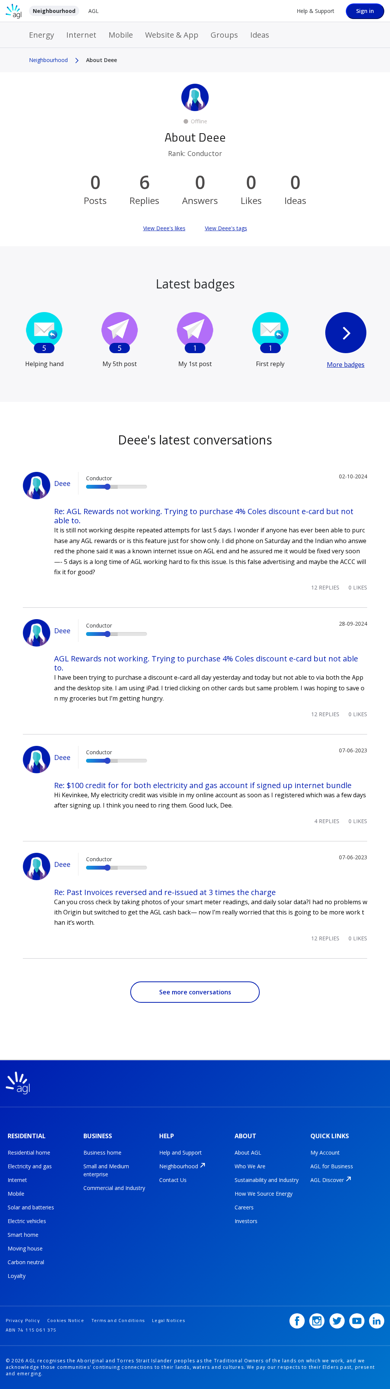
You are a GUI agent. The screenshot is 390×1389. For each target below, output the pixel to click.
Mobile (121, 35)
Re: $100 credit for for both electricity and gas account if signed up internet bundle (203, 785)
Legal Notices (168, 1320)
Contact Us (173, 1180)
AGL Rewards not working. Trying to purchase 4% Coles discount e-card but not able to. (206, 663)
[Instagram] (316, 1320)
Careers (244, 1207)
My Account (325, 1152)
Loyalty (17, 1275)
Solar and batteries (31, 1207)
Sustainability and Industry (267, 1180)
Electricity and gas (30, 1166)
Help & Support (315, 10)
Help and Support (180, 1152)
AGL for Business (331, 1166)
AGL (93, 10)
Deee (62, 483)
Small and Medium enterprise (106, 1170)
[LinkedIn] (376, 1320)
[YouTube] (356, 1320)
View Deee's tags (226, 228)
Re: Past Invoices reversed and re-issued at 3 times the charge (165, 892)
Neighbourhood (54, 10)
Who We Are (250, 1166)
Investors (246, 1221)
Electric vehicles (27, 1221)
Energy (41, 35)
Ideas (259, 35)
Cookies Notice (65, 1320)
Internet (81, 35)
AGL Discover (327, 1180)
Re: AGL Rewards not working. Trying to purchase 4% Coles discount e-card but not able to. (203, 516)
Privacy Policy (23, 1320)
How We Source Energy (263, 1193)
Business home (102, 1152)
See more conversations (195, 992)
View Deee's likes (164, 228)
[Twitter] (337, 1320)
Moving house (25, 1248)
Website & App (171, 35)
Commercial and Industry (114, 1187)
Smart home (23, 1234)
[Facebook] (297, 1320)
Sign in (365, 10)
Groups (224, 35)
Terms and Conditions (118, 1320)
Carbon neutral (26, 1262)
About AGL (248, 1152)
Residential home (29, 1152)
